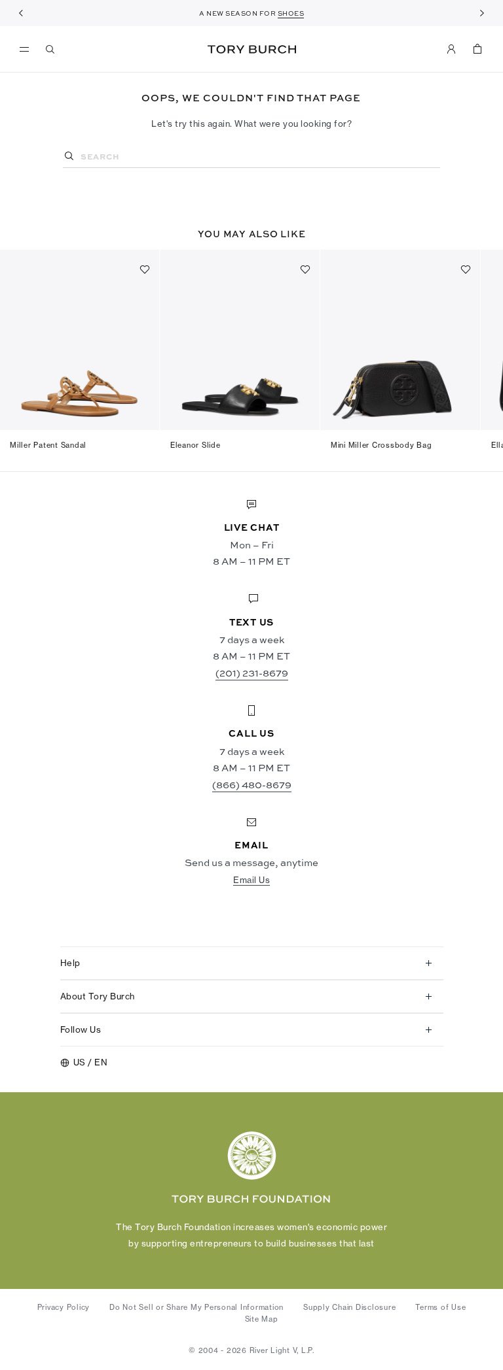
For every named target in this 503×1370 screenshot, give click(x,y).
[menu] (27, 49)
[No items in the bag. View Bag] (477, 49)
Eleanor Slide (195, 445)
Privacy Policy (63, 1307)
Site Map (261, 1319)
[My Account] (451, 49)
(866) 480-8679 (251, 784)
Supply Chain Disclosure (349, 1307)
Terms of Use (440, 1307)
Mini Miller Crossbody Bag (381, 445)
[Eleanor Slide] (240, 340)
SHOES (291, 13)
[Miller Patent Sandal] (79, 340)
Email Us (251, 880)
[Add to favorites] (145, 269)
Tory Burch (252, 49)
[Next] (482, 13)
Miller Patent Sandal (48, 445)
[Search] (50, 49)
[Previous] (21, 13)
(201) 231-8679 (251, 672)
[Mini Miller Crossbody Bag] (400, 340)
